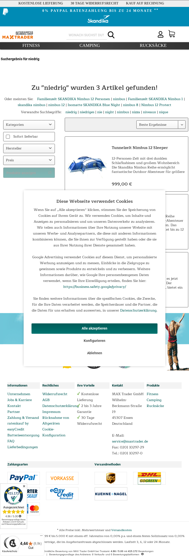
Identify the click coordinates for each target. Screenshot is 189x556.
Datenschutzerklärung (138, 310)
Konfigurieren (94, 341)
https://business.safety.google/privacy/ (94, 287)
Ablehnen (94, 353)
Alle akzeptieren (94, 328)
